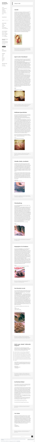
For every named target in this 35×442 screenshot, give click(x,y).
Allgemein (19, 48)
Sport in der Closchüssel (20, 57)
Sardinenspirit (3, 25)
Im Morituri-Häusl (19, 382)
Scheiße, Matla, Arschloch (21, 161)
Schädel (25, 431)
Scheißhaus (22, 406)
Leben (22, 374)
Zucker (20, 50)
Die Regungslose (21, 248)
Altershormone (24, 336)
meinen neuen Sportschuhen (22, 119)
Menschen (15, 105)
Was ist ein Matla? (4, 11)
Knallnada (3, 26)
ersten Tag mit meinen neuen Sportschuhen (22, 62)
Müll (19, 337)
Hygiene (15, 431)
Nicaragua (24, 337)
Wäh (20, 106)
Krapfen (20, 374)
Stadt (17, 106)
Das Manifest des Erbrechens (5, 3)
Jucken (23, 49)
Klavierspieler (15, 337)
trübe (27, 406)
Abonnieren (3, 46)
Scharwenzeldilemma (4, 27)
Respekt (21, 105)
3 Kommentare (16, 407)
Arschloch (26, 48)
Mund (18, 196)
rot (25, 196)
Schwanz (27, 281)
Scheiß (25, 281)
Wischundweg (18, 203)
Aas (21, 48)
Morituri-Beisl (17, 406)
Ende (27, 104)
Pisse (19, 406)
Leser (23, 374)
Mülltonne (21, 337)
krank (19, 374)
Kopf (17, 337)
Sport (28, 105)
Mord (18, 337)
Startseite (3, 7)
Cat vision (17, 413)
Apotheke (27, 336)
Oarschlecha (22, 431)
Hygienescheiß (17, 431)
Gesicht (17, 49)
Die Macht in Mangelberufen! (5, 28)
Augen (27, 48)
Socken (27, 105)
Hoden (22, 49)
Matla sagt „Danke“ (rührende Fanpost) (22, 345)
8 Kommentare (26, 106)
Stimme (24, 154)
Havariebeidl (20, 205)
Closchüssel (26, 104)
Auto (25, 195)
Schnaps (15, 154)
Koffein (28, 49)
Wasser (28, 406)
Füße (14, 49)
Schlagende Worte (4, 10)
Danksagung (3, 9)
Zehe (23, 106)
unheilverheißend (26, 154)
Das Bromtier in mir (19, 288)
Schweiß (28, 196)
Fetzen (28, 104)
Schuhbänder (23, 105)
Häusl (15, 406)
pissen (20, 406)
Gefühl (16, 49)
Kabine (25, 49)
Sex (27, 337)
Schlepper (3, 24)
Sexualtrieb (29, 337)
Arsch (24, 48)
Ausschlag (29, 48)
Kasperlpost (25, 348)
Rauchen (19, 105)
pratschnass (24, 196)
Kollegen (30, 49)
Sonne (15, 50)
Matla (24, 374)
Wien (21, 106)
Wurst (22, 106)
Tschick (19, 106)
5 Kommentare (18, 240)
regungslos (23, 281)
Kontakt (17, 374)
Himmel (20, 49)
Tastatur (16, 50)
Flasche (25, 153)
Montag (21, 281)
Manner (19, 281)
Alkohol (24, 373)
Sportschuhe (15, 106)
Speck (30, 196)
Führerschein (29, 195)
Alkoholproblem (26, 373)
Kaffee (26, 49)
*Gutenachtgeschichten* (4, 8)
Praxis (15, 240)
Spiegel (24, 406)
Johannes (3, 32)
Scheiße (26, 196)
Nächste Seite (32, 436)
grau (19, 49)
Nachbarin (20, 196)
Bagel (26, 195)
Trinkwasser (19, 50)
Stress (25, 406)
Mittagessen (20, 104)
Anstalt (16, 9)
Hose (18, 281)
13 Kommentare (16, 155)
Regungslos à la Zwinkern (21, 246)
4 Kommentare (23, 50)
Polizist (21, 196)
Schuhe (25, 105)
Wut (14, 375)
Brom (28, 336)
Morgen (17, 105)
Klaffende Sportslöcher (20, 112)
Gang (30, 104)
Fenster (24, 153)
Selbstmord (26, 337)
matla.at (26, 374)
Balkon (22, 104)
